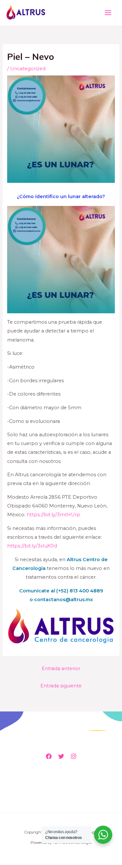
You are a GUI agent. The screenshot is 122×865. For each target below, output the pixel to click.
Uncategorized (28, 69)
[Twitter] (61, 756)
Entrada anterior (61, 668)
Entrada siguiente (61, 686)
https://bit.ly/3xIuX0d (32, 546)
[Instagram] (73, 756)
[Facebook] (49, 756)
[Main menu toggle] (108, 12)
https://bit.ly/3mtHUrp (53, 515)
